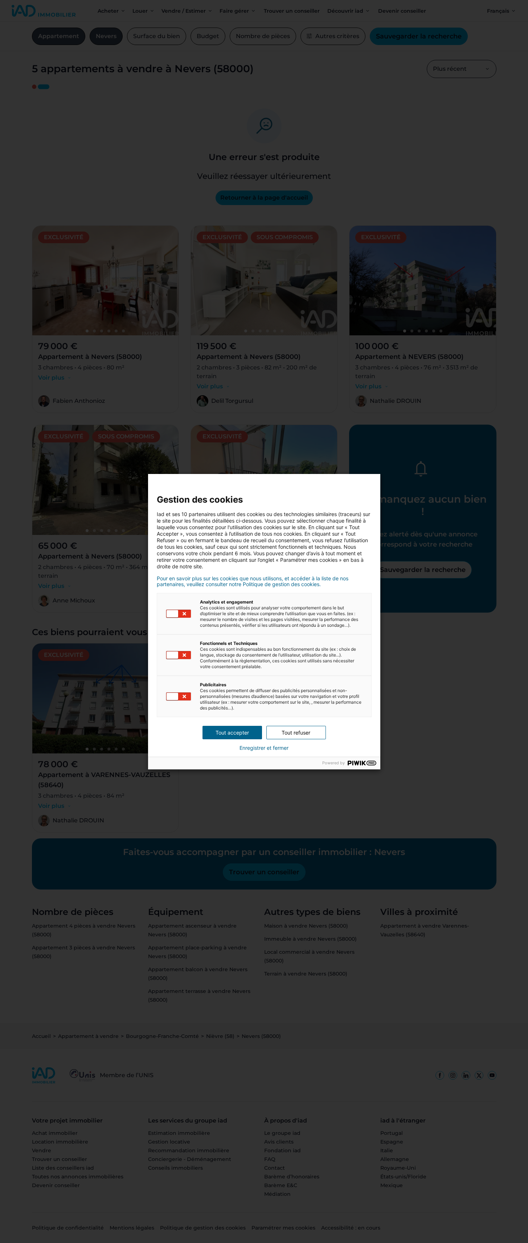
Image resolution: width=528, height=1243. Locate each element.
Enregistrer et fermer (264, 748)
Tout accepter (232, 732)
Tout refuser (296, 732)
